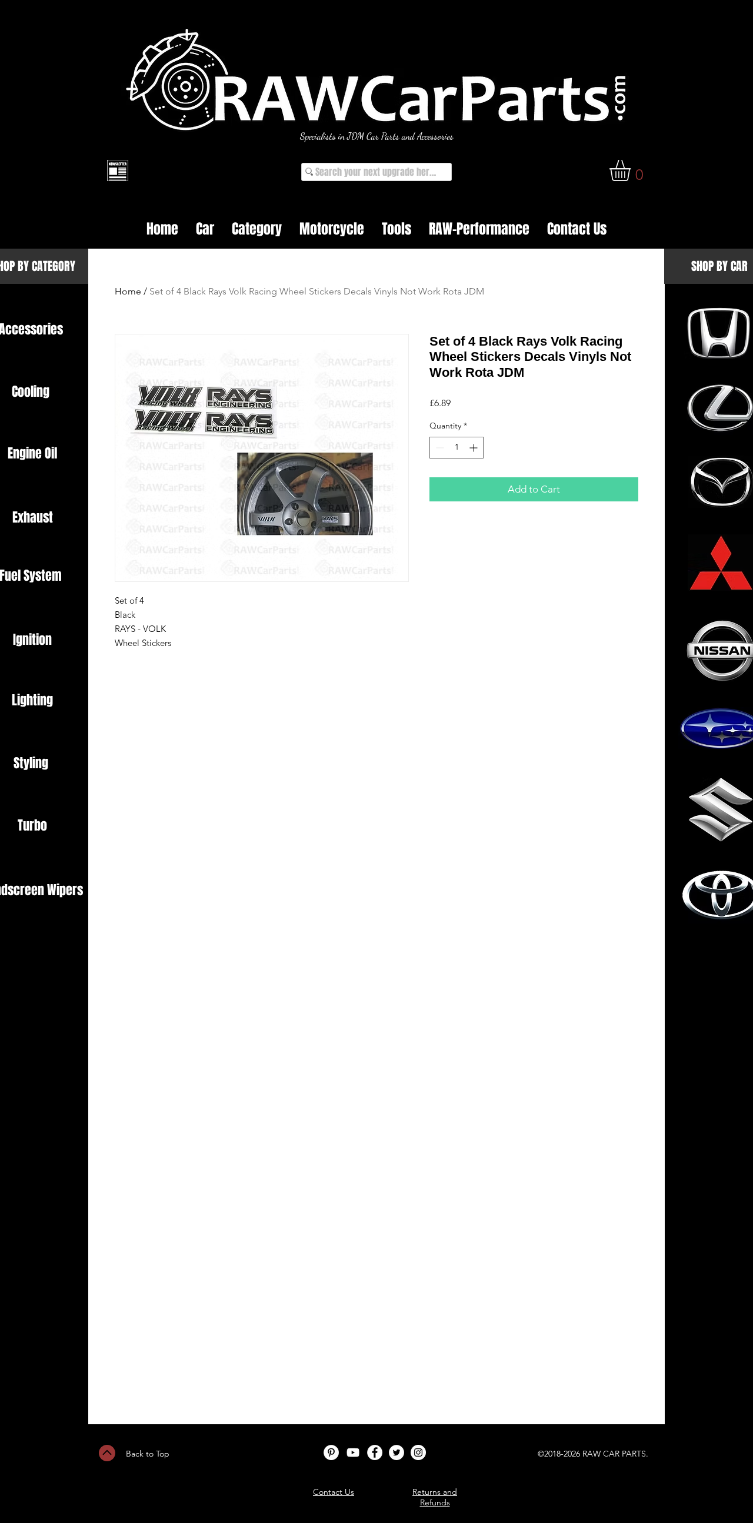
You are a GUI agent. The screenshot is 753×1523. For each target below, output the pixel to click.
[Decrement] (438, 447)
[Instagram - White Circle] (418, 1452)
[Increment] (474, 447)
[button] (632, 170)
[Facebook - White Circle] (374, 1452)
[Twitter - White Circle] (396, 1452)
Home (128, 291)
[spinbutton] (456, 447)
